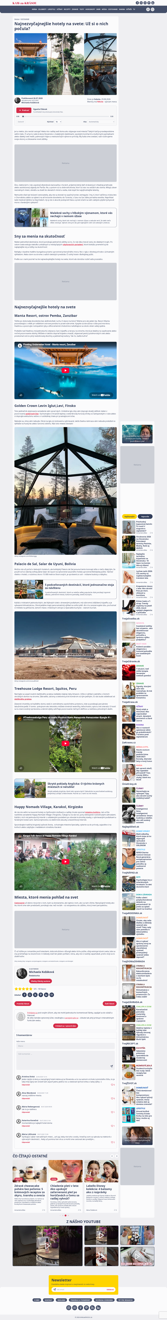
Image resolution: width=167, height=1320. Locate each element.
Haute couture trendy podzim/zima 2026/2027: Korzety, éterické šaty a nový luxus (144, 755)
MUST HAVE (141, 644)
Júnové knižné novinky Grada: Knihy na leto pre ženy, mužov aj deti (144, 1116)
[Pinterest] (149, 2)
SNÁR (98, 9)
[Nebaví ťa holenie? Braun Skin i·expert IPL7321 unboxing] (101, 1256)
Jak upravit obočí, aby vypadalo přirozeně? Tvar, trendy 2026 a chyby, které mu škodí (144, 774)
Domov (16, 19)
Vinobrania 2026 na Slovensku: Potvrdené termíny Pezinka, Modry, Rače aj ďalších (144, 542)
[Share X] (35, 995)
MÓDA (104, 9)
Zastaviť (21, 122)
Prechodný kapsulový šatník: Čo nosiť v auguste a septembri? (144, 526)
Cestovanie (19, 903)
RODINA (140, 725)
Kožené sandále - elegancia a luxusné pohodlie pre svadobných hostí (144, 651)
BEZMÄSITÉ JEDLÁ (144, 1065)
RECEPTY (67, 9)
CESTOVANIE (113, 9)
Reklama (61, 1300)
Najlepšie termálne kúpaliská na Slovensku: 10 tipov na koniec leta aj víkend (143, 559)
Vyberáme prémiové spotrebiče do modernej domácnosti (142, 1055)
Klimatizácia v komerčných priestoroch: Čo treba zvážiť (143, 993)
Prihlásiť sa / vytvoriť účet (65, 1026)
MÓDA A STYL (142, 747)
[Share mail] (51, 995)
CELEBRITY (42, 9)
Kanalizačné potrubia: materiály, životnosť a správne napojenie (141, 1015)
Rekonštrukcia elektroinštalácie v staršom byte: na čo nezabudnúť (144, 975)
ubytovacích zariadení (73, 244)
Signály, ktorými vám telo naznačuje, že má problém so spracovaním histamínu (144, 692)
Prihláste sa (32, 1012)
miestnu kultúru (92, 812)
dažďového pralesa (22, 699)
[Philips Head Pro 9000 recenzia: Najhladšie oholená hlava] (137, 1235)
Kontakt (48, 1300)
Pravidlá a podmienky (80, 1300)
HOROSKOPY (90, 9)
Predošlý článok (23, 1004)
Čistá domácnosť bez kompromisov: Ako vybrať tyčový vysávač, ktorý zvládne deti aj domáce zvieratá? (144, 1097)
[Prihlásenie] (148, 9)
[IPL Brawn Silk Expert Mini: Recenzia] (137, 1256)
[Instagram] (145, 2)
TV (134, 9)
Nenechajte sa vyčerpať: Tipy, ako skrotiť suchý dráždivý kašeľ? (144, 794)
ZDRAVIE (75, 9)
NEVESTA (140, 623)
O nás (36, 1300)
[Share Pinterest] (41, 995)
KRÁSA (34, 9)
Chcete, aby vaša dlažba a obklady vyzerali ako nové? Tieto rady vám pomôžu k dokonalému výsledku (144, 927)
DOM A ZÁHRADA (144, 894)
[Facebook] (137, 2)
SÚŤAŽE (129, 9)
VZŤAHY (59, 9)
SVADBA (122, 9)
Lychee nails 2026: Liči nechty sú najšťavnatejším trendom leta (144, 574)
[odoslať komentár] (111, 1066)
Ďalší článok (109, 1004)
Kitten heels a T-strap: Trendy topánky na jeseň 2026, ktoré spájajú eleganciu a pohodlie (144, 607)
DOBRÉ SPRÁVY (143, 831)
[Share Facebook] (24, 995)
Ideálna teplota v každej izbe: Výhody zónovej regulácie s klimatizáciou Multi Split (144, 1033)
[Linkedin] (152, 2)
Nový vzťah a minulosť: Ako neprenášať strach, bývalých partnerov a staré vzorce (144, 715)
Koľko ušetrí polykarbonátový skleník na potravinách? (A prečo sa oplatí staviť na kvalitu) (144, 903)
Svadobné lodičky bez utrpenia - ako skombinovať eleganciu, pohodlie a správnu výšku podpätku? (144, 633)
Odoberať (110, 1290)
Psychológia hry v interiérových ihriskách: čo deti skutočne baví (144, 883)
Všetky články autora (40, 981)
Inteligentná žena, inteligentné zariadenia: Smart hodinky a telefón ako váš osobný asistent (144, 816)
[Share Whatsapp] (30, 995)
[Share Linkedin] (46, 995)
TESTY (82, 9)
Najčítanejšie (130, 516)
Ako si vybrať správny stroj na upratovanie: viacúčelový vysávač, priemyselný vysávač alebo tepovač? (143, 949)
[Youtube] (141, 2)
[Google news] (92, 1307)
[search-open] (152, 9)
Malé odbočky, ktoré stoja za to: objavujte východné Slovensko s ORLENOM (144, 839)
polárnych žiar (32, 413)
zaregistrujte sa (71, 1018)
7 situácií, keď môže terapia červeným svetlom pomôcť (143, 672)
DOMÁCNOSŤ (142, 917)
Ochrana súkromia (104, 1300)
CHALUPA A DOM (143, 1006)
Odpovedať (26, 1085)
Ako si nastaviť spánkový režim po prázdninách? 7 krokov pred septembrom (143, 732)
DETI (138, 877)
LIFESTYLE (51, 9)
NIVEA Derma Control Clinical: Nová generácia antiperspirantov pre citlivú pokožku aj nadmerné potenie (144, 860)
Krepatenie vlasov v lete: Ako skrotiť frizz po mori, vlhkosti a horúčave (144, 590)
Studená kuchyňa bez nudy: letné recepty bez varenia (144, 1071)
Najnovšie (145, 516)
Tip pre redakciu (125, 1300)
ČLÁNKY (139, 788)
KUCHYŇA (140, 1048)
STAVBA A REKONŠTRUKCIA (144, 967)
